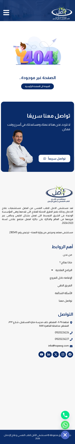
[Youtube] (41, 354)
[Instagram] (63, 354)
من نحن (67, 254)
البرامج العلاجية (63, 270)
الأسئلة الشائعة (63, 293)
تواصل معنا (65, 300)
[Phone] (65, 415)
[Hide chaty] (65, 435)
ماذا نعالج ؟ (65, 262)
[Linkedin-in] (49, 354)
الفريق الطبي (65, 285)
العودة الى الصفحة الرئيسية (37, 86)
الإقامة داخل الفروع (61, 277)
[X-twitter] (56, 354)
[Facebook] (70, 354)
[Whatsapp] (65, 425)
